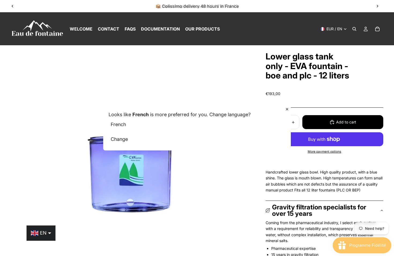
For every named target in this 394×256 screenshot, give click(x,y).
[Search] (354, 29)
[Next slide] (377, 6)
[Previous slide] (12, 6)
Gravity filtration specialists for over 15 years (319, 210)
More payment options (324, 151)
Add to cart (346, 122)
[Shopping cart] (377, 29)
